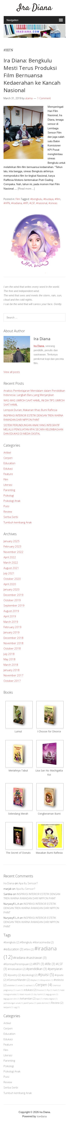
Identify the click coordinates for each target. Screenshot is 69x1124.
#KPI (25, 203)
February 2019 (12, 627)
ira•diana (42, 1116)
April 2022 (10, 557)
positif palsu (30, 1003)
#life (50, 964)
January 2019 (11, 632)
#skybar (35, 980)
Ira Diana (34, 8)
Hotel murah (26, 994)
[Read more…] (26, 188)
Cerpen (8, 458)
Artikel (7, 452)
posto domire (43, 1003)
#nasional (41, 203)
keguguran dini (11, 999)
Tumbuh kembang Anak (18, 522)
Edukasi (8, 468)
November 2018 (13, 643)
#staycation (46, 980)
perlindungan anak (13, 1003)
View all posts (12, 372)
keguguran (52, 994)
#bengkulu (36, 199)
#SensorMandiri (18, 979)
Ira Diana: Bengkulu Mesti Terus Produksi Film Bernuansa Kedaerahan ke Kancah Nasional (32, 75)
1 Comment (44, 98)
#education (13, 949)
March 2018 (11, 664)
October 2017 (12, 680)
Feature (8, 474)
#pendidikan (36, 969)
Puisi (6, 506)
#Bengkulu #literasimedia (37, 942)
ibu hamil (39, 994)
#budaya (48, 199)
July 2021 (9, 573)
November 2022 (13, 552)
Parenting (9, 490)
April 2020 (10, 584)
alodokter (12, 985)
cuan (19, 990)
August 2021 (11, 568)
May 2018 (9, 659)
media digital (50, 999)
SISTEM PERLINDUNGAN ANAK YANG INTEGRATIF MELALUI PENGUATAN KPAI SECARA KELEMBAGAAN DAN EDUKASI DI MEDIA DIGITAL (33, 429)
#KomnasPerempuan (18, 964)
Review (8, 511)
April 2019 (10, 616)
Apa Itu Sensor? (28, 883)
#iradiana (16, 203)
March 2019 (11, 621)
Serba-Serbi (11, 517)
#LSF (32, 203)
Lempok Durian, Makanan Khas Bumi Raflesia (30, 410)
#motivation (16, 969)
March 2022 (11, 562)
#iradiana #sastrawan (30, 957)
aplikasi (30, 985)
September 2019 (14, 605)
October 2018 (12, 648)
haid (56, 990)
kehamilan (28, 998)
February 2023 (12, 546)
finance (41, 990)
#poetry (14, 975)
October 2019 (12, 600)
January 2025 (11, 541)
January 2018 (11, 670)
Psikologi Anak (12, 501)
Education (9, 463)
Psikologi (9, 495)
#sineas (52, 203)
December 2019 (13, 595)
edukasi (30, 990)
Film (18, 199)
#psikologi (29, 975)
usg (16, 1007)
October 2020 (12, 578)
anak (21, 985)
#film (57, 199)
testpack (8, 1007)
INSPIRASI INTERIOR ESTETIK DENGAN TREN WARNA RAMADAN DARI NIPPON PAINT (31, 908)
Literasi (8, 484)
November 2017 (13, 675)
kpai (39, 999)
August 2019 (11, 611)
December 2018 (13, 638)
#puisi (46, 974)
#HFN (7, 203)
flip (49, 990)
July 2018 (9, 654)
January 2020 (11, 589)
